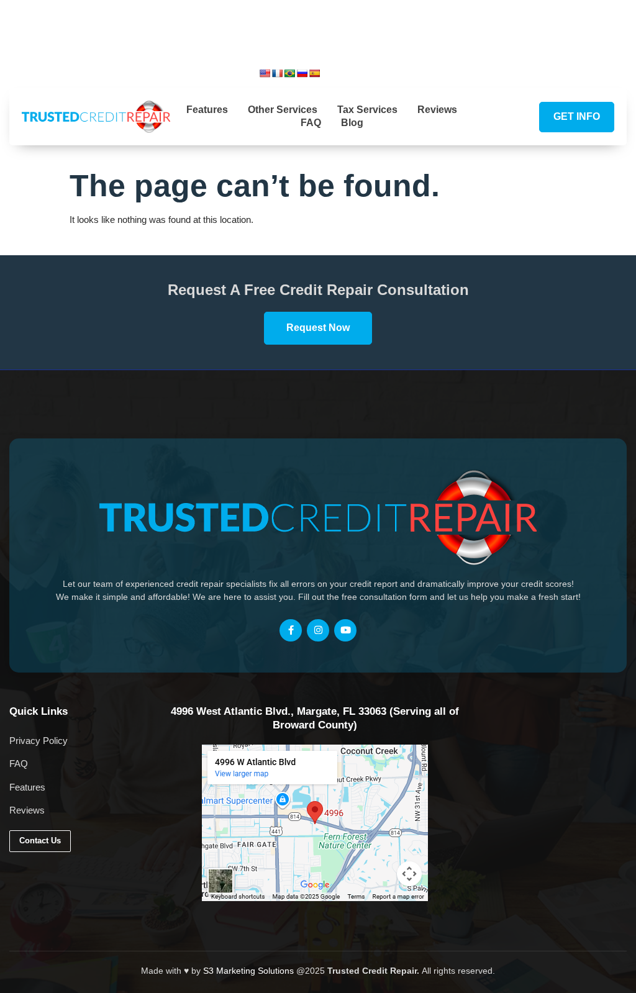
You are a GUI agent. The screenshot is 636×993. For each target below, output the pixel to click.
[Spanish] (314, 73)
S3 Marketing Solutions (248, 971)
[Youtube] (409, 72)
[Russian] (301, 73)
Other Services (282, 109)
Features (207, 109)
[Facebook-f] (290, 630)
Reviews (437, 109)
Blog (352, 122)
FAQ (311, 122)
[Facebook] (366, 72)
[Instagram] (388, 72)
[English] (264, 73)
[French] (277, 73)
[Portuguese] (289, 73)
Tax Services (367, 109)
